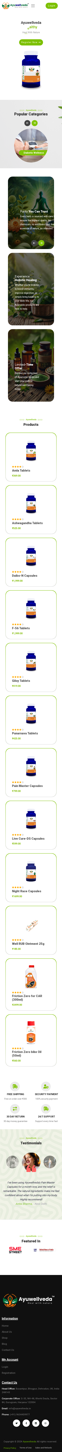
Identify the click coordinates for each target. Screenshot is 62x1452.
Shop (5, 1337)
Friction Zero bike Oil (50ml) (26, 1053)
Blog (4, 1343)
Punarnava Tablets (25, 733)
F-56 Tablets (21, 628)
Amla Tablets (21, 470)
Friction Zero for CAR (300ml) (27, 997)
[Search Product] (31, 463)
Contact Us (8, 1350)
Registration (8, 1372)
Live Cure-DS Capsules (28, 838)
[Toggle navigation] (33, 6)
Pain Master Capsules (27, 786)
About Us (7, 1331)
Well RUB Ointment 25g (28, 944)
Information (10, 1318)
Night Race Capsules (26, 891)
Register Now (29, 42)
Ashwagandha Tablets (27, 523)
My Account (10, 1359)
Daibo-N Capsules (24, 575)
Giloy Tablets (21, 681)
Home (5, 1325)
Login (51, 5)
